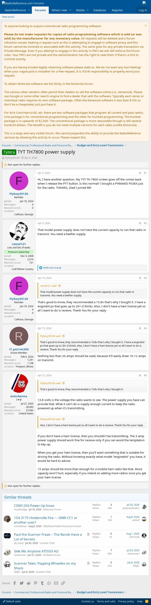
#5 (145, 375)
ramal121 (19, 244)
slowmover (20, 555)
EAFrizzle (134, 537)
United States (26, 413)
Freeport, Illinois (24, 366)
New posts (8, 16)
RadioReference (15, 10)
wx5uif (135, 520)
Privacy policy (126, 601)
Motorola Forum (52, 509)
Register (117, 10)
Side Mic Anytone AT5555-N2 (36, 551)
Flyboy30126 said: (50, 336)
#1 (145, 173)
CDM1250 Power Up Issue (34, 505)
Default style (12, 601)
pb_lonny (19, 543)
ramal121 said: (48, 285)
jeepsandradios (130, 508)
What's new (59, 10)
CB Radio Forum (51, 555)
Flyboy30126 (12, 157)
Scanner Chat (47, 543)
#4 (145, 328)
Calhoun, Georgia (23, 214)
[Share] (140, 173)
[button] (29, 10)
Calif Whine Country (22, 269)
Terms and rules (106, 601)
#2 (145, 223)
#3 (145, 278)
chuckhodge (20, 509)
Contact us (87, 601)
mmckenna (18, 396)
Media (80, 10)
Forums (40, 10)
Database (99, 10)
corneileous (20, 526)
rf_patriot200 (19, 349)
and (52, 267)
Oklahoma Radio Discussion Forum (62, 526)
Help (140, 601)
